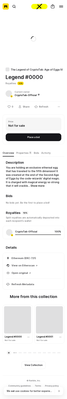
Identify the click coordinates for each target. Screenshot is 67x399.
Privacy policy (52, 385)
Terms (38, 385)
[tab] (8, 153)
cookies (24, 391)
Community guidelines (19, 385)
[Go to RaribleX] (39, 6)
